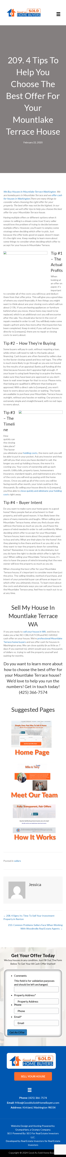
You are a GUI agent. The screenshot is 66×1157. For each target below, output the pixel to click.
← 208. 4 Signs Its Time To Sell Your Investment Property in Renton (28, 917)
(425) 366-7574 (33, 692)
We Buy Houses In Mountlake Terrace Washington (29, 191)
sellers (17, 860)
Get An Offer (17, 1032)
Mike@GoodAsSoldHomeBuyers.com (37, 1102)
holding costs (30, 452)
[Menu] (58, 14)
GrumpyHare (22, 1129)
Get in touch (36, 686)
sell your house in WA (34, 631)
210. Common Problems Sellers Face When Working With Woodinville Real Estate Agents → (35, 927)
